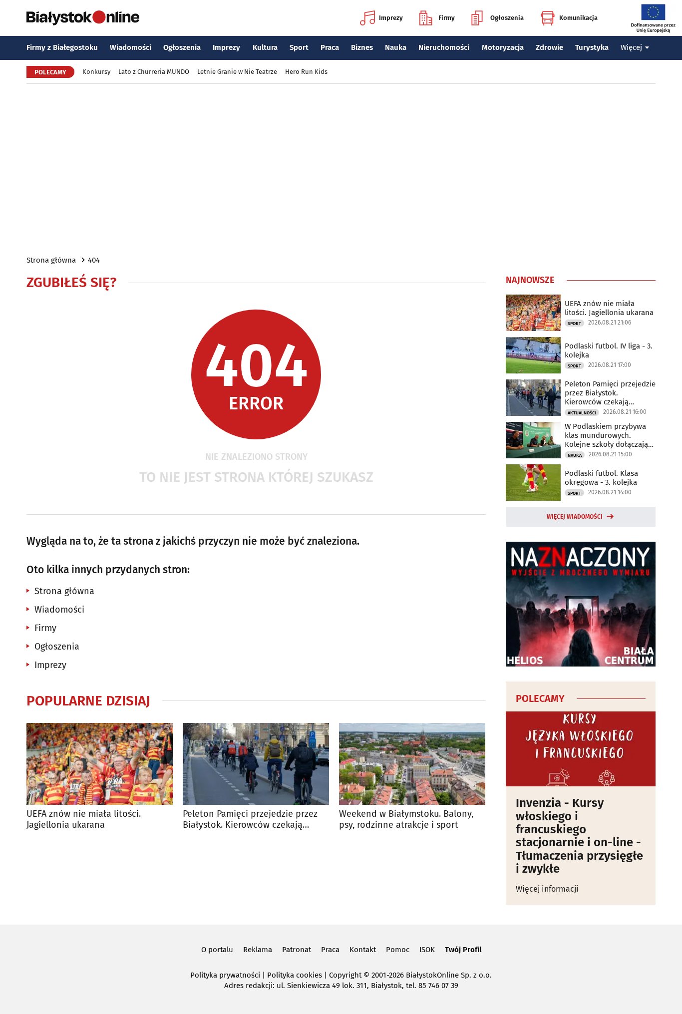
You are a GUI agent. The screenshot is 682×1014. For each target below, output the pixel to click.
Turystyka (592, 47)
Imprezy (391, 17)
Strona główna (51, 260)
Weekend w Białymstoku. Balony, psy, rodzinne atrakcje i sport (406, 819)
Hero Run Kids (306, 71)
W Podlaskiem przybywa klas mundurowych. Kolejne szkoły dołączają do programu (606, 435)
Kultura (265, 47)
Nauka (395, 47)
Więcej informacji (547, 889)
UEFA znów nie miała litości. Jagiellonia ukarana (83, 819)
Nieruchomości (443, 47)
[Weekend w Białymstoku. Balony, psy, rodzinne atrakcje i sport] (412, 764)
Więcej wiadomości (575, 516)
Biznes (362, 47)
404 (94, 260)
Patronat (296, 949)
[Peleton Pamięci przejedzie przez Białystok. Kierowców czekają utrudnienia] (256, 764)
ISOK (427, 949)
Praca (330, 47)
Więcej (631, 47)
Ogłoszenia (507, 17)
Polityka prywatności (225, 975)
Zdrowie (549, 47)
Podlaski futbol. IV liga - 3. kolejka (609, 350)
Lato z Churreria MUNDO (153, 71)
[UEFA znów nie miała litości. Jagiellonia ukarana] (99, 764)
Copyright (345, 975)
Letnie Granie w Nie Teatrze (237, 71)
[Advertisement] (341, 169)
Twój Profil (463, 949)
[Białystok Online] (82, 17)
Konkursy (96, 71)
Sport (299, 47)
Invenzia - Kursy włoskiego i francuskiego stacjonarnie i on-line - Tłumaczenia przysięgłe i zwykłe (579, 835)
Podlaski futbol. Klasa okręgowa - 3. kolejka (601, 478)
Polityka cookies (294, 975)
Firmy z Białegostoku (62, 47)
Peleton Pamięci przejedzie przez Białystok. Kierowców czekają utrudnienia (250, 819)
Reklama (257, 949)
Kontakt (362, 949)
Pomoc (397, 949)
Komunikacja (578, 17)
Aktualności (582, 412)
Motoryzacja (503, 47)
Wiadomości (130, 47)
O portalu (217, 949)
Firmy (446, 17)
